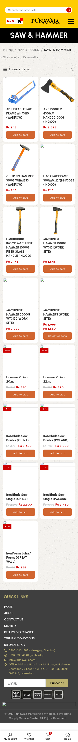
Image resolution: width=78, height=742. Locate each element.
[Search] (68, 9)
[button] (71, 21)
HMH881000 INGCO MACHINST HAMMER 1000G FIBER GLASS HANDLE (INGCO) (19, 247)
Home (8, 50)
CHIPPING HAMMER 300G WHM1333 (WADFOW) (20, 180)
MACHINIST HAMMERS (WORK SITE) (56, 314)
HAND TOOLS (28, 50)
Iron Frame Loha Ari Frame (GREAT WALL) (19, 558)
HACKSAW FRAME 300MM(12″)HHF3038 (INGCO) (58, 180)
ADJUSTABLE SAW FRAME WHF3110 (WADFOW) (19, 113)
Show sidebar (19, 69)
